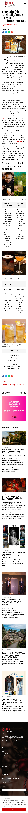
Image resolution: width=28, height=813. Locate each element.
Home (3, 751)
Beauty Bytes (5, 755)
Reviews (3, 762)
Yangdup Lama (18, 385)
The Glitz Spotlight (7, 24)
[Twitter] (7, 774)
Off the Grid (4, 759)
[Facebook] (5, 774)
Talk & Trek (4, 766)
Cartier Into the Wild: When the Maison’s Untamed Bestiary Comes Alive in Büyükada (13, 451)
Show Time (4, 764)
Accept (14, 809)
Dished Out (4, 757)
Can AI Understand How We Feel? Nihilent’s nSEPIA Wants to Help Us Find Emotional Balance (13, 602)
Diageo (19, 141)
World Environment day (8, 385)
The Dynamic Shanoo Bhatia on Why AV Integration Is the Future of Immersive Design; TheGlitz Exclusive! (13, 555)
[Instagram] (2, 774)
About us (4, 768)
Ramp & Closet (5, 760)
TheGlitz (4, 118)
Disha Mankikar (10, 384)
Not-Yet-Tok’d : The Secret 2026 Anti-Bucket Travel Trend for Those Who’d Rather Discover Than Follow (13, 654)
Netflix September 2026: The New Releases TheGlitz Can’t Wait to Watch (12, 498)
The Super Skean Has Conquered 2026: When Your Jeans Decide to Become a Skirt (12, 701)
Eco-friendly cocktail (19, 384)
